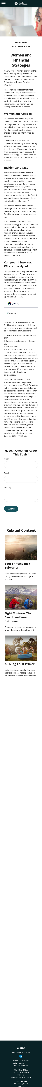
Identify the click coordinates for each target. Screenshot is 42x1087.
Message (8, 487)
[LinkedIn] (20, 1056)
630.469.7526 (24, 1061)
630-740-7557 (24, 1063)
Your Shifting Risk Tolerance (17, 565)
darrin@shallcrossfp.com (21, 1052)
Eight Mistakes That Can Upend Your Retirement (19, 617)
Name (6, 458)
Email (6, 473)
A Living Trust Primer (20, 664)
